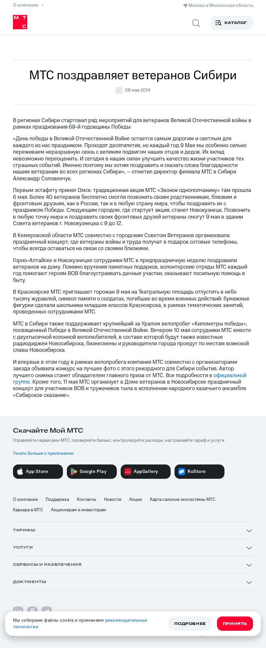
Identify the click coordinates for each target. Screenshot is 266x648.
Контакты (86, 499)
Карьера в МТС (28, 510)
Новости (112, 499)
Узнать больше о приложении (43, 453)
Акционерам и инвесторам (78, 510)
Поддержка (57, 499)
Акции (135, 499)
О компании (25, 499)
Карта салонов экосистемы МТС (182, 499)
